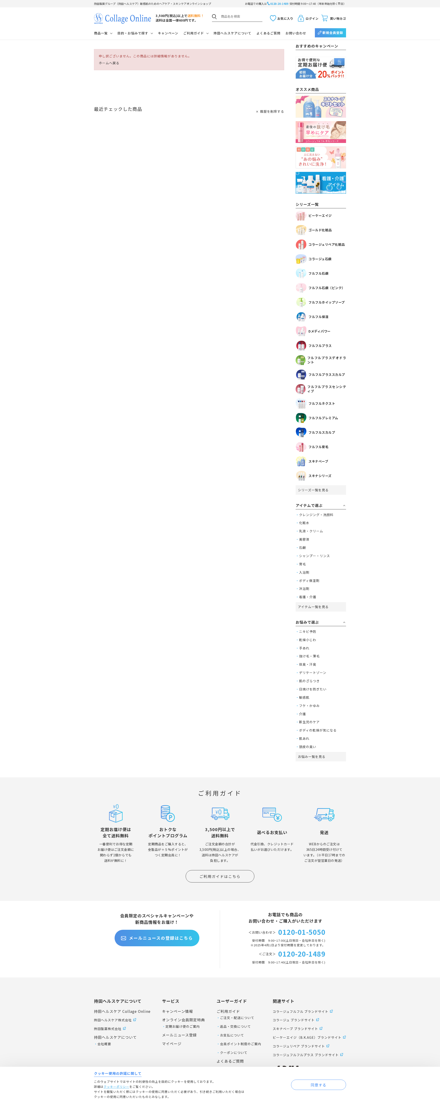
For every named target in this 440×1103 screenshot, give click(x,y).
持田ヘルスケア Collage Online (122, 1011)
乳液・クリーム (311, 531)
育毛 (302, 564)
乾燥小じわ (307, 639)
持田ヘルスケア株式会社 (113, 1020)
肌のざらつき (309, 681)
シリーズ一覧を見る (313, 490)
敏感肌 (304, 697)
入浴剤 (304, 572)
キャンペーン (168, 33)
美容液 (304, 539)
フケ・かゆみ (309, 705)
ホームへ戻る (109, 63)
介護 (302, 714)
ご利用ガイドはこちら (220, 876)
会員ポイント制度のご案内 (240, 1044)
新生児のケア (309, 722)
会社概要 (104, 1044)
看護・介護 (307, 597)
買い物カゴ (338, 18)
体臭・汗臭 (307, 664)
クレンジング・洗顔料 (316, 514)
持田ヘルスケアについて (232, 33)
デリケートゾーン (312, 672)
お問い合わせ (296, 33)
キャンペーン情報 (177, 1011)
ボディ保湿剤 (309, 580)
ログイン (312, 18)
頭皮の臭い (307, 746)
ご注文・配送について (237, 1017)
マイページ (172, 1043)
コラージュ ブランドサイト (294, 1020)
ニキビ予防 (307, 631)
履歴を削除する (272, 111)
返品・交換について (235, 1026)
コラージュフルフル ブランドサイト (300, 1011)
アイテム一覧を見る (313, 606)
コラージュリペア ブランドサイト (299, 1046)
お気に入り (285, 18)
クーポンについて (234, 1052)
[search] (214, 16)
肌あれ (304, 738)
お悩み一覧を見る (311, 756)
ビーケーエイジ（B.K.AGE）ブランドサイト (307, 1037)
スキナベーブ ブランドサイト (295, 1028)
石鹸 (302, 547)
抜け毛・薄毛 (309, 656)
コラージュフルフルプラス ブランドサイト (306, 1055)
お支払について (232, 1035)
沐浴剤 (304, 588)
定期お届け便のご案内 (182, 1026)
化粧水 (304, 522)
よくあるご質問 (268, 33)
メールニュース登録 (179, 1035)
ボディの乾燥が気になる (318, 730)
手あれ (304, 648)
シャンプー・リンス (314, 555)
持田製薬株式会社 (107, 1028)
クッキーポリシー (116, 1086)
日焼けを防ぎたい (313, 689)
